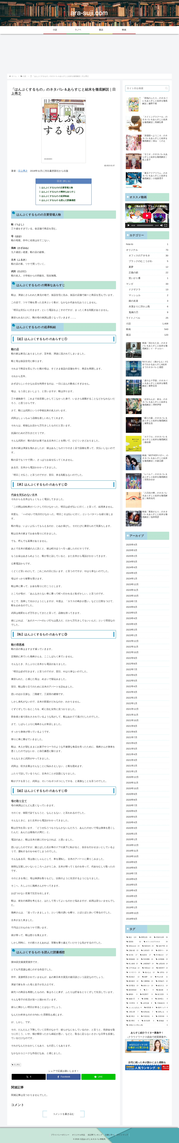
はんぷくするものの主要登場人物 (57, 187)
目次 (59, 181)
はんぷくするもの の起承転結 (55, 196)
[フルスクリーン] (165, 225)
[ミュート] (161, 225)
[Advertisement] (89, 54)
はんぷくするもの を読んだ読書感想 (58, 200)
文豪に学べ (109, 1135)
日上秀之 (23, 171)
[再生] (128, 225)
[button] (166, 88)
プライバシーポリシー (60, 1135)
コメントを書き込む (63, 1114)
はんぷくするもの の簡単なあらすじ (58, 191)
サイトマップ (122, 1135)
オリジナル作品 (78, 1135)
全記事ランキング (95, 1135)
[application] (147, 215)
